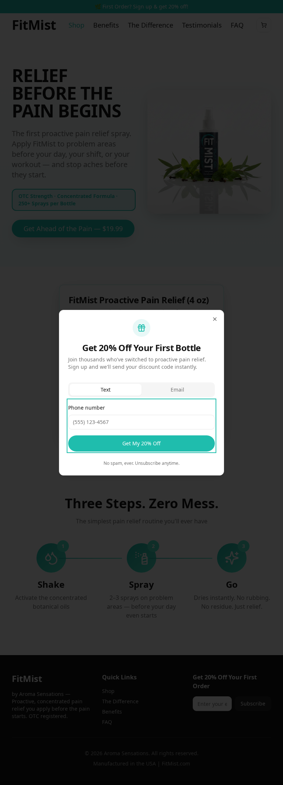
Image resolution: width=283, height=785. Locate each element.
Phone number (86, 407)
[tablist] (141, 389)
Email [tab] (177, 389)
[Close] (215, 319)
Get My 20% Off (141, 443)
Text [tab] (106, 389)
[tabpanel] (141, 426)
